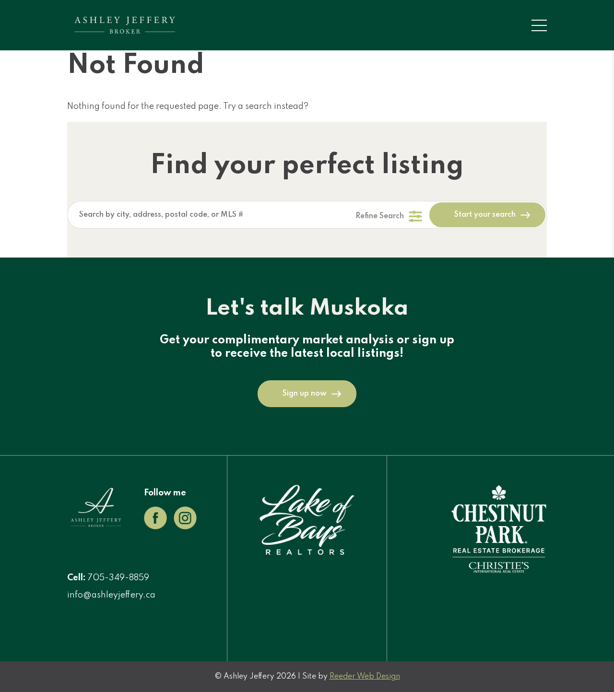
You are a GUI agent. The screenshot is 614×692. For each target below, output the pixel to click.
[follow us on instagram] (185, 527)
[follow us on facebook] (155, 527)
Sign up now (305, 394)
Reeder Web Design (365, 676)
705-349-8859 (118, 578)
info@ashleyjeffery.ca (111, 595)
